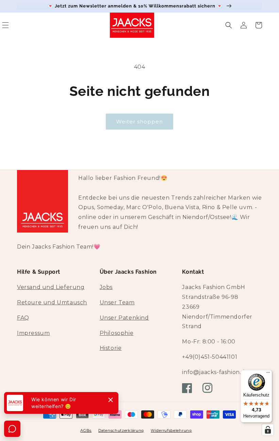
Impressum (33, 333)
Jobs (106, 287)
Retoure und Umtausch (52, 302)
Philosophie (117, 333)
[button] (228, 25)
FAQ (23, 318)
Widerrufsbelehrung (171, 430)
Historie (111, 348)
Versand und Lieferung (51, 287)
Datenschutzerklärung (121, 430)
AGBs (86, 430)
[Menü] (268, 374)
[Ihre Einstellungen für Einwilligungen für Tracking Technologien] (268, 430)
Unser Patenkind (124, 318)
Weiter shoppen (139, 121)
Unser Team (117, 302)
